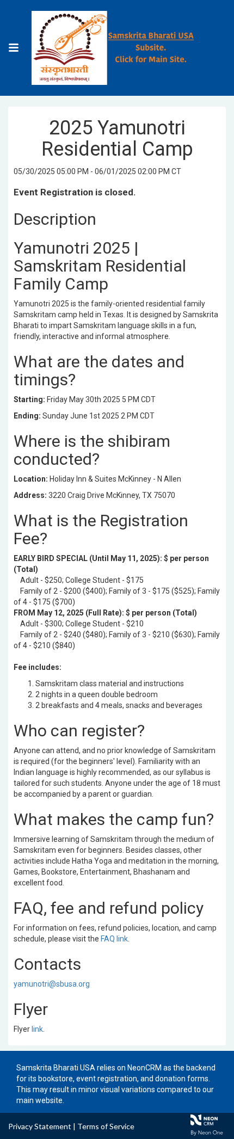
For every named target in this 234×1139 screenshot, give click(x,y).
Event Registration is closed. (75, 192)
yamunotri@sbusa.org (52, 984)
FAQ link (114, 938)
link (37, 1029)
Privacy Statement (39, 1126)
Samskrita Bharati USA (55, 1067)
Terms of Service (105, 1126)
